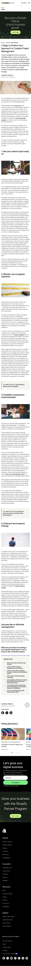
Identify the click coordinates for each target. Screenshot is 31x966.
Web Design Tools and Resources (10, 742)
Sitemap (5, 950)
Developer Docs (7, 867)
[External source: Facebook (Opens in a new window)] (2, 712)
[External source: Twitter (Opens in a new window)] (6, 712)
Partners (5, 877)
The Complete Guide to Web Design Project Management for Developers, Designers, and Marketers (16, 686)
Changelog (6, 906)
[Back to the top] (4, 831)
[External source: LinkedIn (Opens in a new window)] (11, 712)
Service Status (7, 926)
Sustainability (6, 858)
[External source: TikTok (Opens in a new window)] (19, 958)
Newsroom (6, 854)
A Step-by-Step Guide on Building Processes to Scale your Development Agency (17, 672)
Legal (4, 944)
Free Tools (6, 903)
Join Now (23, 3)
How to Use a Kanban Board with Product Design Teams (15, 691)
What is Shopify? (7, 841)
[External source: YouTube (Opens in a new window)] (11, 958)
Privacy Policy (7, 947)
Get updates (15, 782)
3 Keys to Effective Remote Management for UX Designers (15, 667)
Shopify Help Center (8, 916)
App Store (5, 874)
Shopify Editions (7, 845)
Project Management (12, 42)
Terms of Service (7, 941)
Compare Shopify (8, 894)
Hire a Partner (6, 923)
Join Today (15, 32)
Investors (5, 851)
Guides (5, 897)
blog (2, 42)
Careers (5, 848)
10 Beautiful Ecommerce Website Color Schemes (12, 745)
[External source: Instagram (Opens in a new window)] (15, 958)
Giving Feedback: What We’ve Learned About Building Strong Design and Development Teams (17, 681)
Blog (4, 890)
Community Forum (8, 920)
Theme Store (6, 871)
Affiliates (5, 880)
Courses (5, 900)
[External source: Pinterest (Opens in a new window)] (26, 958)
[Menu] (29, 3)
